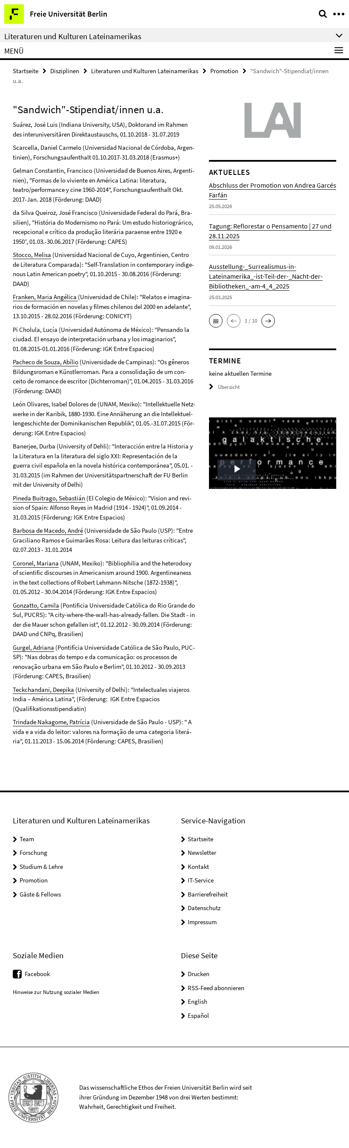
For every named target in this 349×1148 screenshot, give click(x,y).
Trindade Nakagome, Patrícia (51, 722)
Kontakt (198, 866)
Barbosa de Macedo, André (48, 530)
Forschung (33, 852)
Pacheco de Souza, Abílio (45, 362)
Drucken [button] (198, 974)
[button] (216, 320)
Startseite (25, 71)
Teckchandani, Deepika (43, 689)
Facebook (37, 974)
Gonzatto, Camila (36, 605)
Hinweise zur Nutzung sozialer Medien (56, 992)
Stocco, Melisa (32, 255)
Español (198, 1015)
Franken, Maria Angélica (45, 297)
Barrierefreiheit (208, 894)
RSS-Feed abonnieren (216, 988)
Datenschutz (204, 908)
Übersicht (229, 387)
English (197, 1001)
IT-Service (201, 880)
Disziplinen (64, 71)
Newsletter (202, 852)
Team (27, 839)
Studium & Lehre (41, 866)
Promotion (224, 71)
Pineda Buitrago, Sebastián (49, 498)
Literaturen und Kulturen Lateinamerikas (144, 71)
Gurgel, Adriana (33, 647)
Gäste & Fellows (40, 894)
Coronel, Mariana (36, 563)
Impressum (202, 922)
